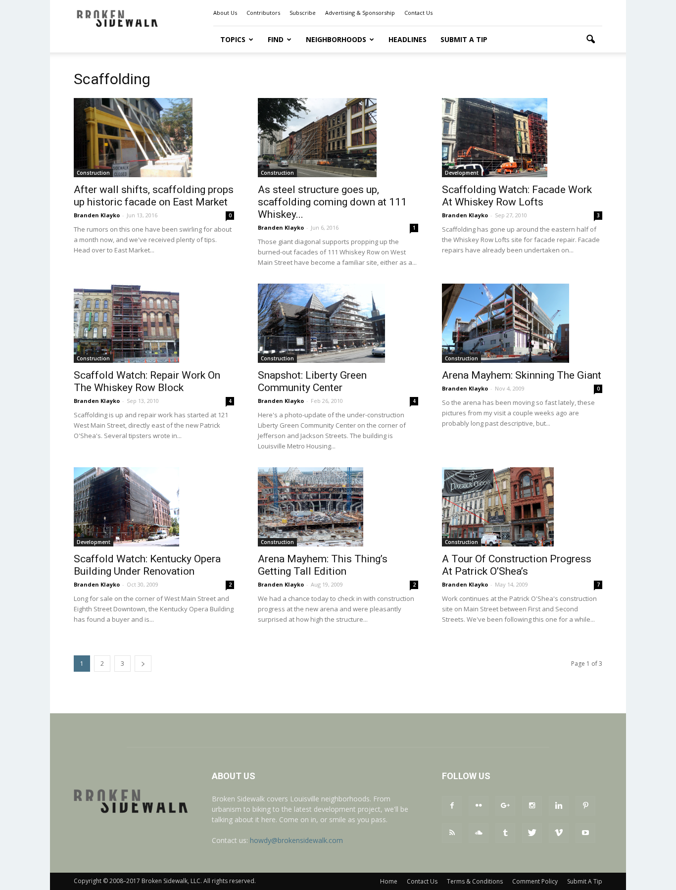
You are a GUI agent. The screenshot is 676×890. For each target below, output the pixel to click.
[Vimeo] (559, 833)
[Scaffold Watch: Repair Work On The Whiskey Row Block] (154, 323)
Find (276, 39)
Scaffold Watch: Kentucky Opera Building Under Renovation (147, 565)
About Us (225, 12)
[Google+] (505, 806)
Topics (232, 39)
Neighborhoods (336, 39)
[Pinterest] (585, 806)
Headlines (407, 39)
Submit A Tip (463, 39)
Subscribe (303, 12)
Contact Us (418, 12)
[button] (590, 39)
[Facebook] (452, 806)
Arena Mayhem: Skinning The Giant (521, 375)
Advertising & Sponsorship (360, 12)
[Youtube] (585, 833)
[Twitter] (532, 833)
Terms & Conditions (475, 881)
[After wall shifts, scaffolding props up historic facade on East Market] (154, 137)
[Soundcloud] (478, 833)
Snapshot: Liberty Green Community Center (312, 381)
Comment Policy (535, 881)
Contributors (263, 12)
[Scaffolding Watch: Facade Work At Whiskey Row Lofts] (522, 137)
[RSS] (452, 833)
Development (462, 172)
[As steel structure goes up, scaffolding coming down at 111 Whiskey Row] (338, 137)
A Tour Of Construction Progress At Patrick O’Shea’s (516, 565)
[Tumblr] (505, 833)
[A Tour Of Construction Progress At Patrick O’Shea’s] (522, 506)
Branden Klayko (97, 215)
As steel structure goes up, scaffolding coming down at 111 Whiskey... (332, 202)
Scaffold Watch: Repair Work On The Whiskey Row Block (147, 381)
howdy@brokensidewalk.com (296, 840)
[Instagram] (532, 806)
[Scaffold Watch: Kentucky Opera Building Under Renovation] (154, 506)
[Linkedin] (559, 806)
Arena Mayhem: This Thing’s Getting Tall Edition (322, 565)
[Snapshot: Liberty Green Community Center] (338, 323)
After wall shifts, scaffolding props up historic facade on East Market (154, 196)
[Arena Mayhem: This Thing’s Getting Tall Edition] (338, 506)
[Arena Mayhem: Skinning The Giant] (522, 323)
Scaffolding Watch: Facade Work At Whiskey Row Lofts (517, 196)
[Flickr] (478, 806)
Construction (93, 172)
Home (388, 881)
